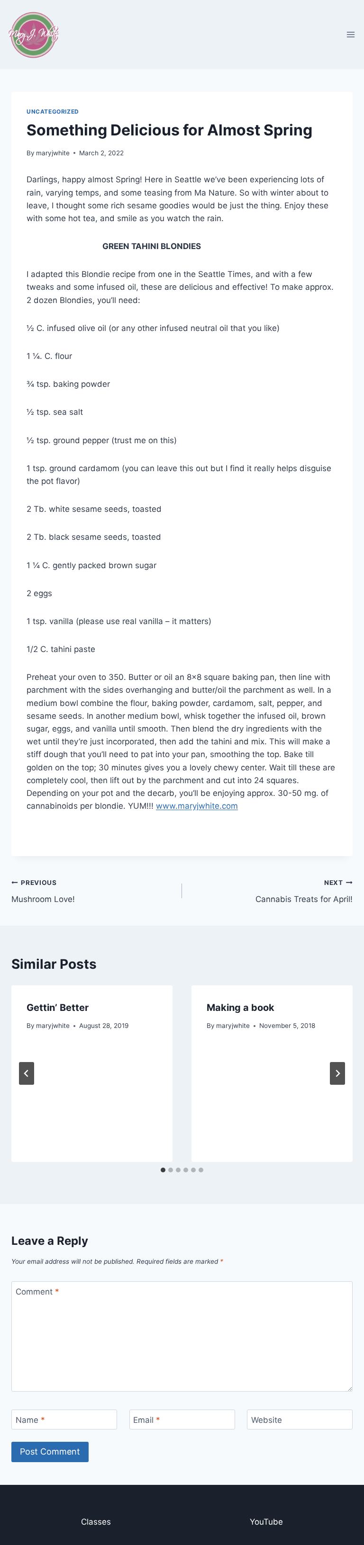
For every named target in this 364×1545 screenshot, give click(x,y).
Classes (96, 1522)
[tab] (163, 1170)
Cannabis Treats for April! (304, 891)
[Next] (337, 1073)
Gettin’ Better (58, 1007)
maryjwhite (53, 153)
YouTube (266, 1522)
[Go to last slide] (26, 1073)
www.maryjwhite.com (197, 806)
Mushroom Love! (43, 891)
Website (266, 1420)
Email (146, 1420)
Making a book (240, 1007)
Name (30, 1420)
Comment (37, 1291)
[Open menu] (350, 34)
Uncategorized (53, 111)
